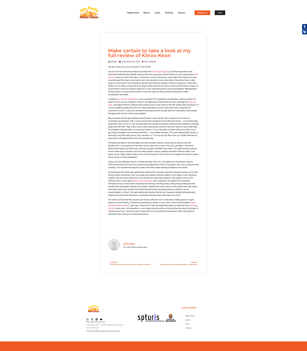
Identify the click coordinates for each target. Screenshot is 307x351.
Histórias (169, 13)
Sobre (157, 13)
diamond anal (138, 181)
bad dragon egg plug (160, 71)
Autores (181, 13)
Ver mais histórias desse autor (135, 247)
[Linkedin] (96, 319)
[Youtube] (101, 319)
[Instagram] (87, 319)
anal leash (148, 181)
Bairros (147, 13)
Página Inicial (133, 13)
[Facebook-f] (92, 319)
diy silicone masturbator (127, 99)
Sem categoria (150, 61)
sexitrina (124, 205)
